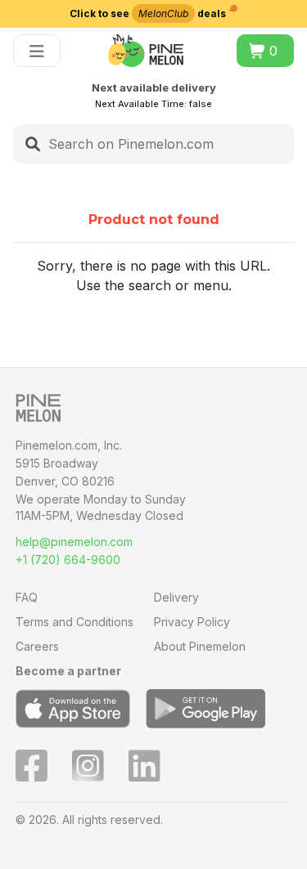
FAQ (27, 597)
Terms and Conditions (74, 622)
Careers (37, 646)
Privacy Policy (192, 622)
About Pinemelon (200, 646)
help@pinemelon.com (74, 542)
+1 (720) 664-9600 (68, 560)
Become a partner (68, 671)
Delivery (176, 597)
